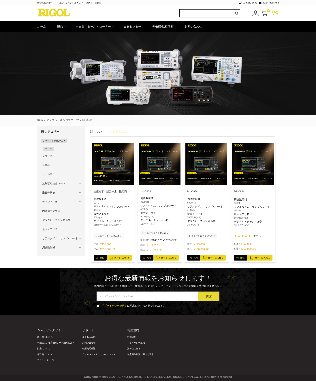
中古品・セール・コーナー (93, 26)
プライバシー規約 (136, 342)
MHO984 (239, 191)
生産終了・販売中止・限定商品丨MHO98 (117, 191)
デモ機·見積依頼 (163, 26)
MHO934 (145, 191)
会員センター (132, 26)
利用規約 (131, 337)
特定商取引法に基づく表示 (140, 354)
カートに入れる (122, 258)
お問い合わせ (193, 26)
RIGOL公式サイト (46, 2)
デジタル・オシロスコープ (62, 120)
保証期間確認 (88, 348)
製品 (60, 26)
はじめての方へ (45, 337)
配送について (43, 348)
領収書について (45, 354)
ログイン (90, 2)
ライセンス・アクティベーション (98, 354)
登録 (98, 2)
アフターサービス (46, 360)
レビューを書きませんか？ (108, 236)
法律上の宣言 (133, 348)
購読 (209, 296)
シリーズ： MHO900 (53, 141)
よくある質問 (88, 337)
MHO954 (192, 191)
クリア (48, 149)
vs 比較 (100, 258)
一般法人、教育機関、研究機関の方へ (56, 342)
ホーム (41, 26)
